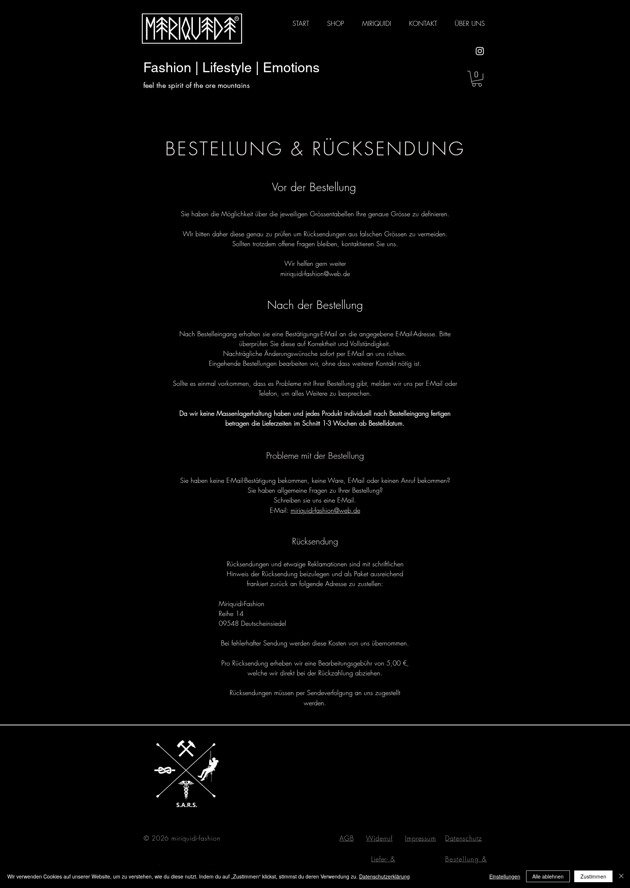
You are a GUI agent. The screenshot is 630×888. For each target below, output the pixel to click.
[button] (476, 79)
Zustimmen (593, 876)
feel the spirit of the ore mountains (196, 85)
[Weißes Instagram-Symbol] (479, 51)
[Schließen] (621, 876)
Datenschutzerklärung (384, 876)
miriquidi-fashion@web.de (315, 273)
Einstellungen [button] (504, 876)
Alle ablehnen (548, 876)
